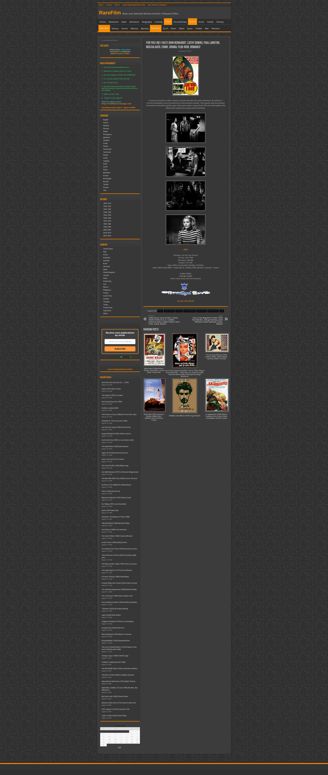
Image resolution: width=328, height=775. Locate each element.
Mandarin (106, 173)
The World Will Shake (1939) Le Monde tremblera (119, 668)
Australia (106, 260)
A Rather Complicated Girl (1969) (113, 662)
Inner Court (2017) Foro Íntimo (113, 459)
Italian (105, 131)
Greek (105, 143)
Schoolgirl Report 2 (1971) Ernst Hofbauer (117, 570)
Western (216, 28)
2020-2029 (107, 236)
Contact (109, 5)
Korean (105, 176)
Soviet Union (107, 308)
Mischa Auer (202, 311)
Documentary (180, 22)
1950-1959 (107, 215)
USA (222, 311)
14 (126, 737)
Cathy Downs (169, 311)
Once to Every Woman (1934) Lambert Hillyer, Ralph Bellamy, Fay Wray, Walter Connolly (216, 357)
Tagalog (106, 161)
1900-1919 (107, 203)
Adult (123, 22)
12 (115, 737)
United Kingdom (109, 272)
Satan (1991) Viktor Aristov (111, 389)
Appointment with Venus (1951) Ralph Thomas (118, 681)
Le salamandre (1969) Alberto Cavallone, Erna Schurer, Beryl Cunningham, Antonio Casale (216, 416)
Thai (104, 190)
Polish (105, 170)
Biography (147, 22)
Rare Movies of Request (157, 5)
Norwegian (107, 178)
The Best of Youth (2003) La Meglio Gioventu (118, 675)
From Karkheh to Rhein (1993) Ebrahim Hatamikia (119, 602)
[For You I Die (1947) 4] (185, 128)
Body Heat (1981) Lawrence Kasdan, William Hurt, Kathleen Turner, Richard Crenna (154, 417)
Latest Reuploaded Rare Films (133, 5)
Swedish (106, 140)
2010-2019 (107, 233)
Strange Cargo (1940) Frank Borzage (115, 656)
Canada (106, 275)
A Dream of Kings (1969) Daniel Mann (115, 577)
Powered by (114, 357)
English (105, 120)
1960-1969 (107, 218)
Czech (105, 167)
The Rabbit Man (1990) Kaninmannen (115, 446)
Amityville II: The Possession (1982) (114, 421)
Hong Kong (107, 281)
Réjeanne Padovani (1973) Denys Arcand (116, 498)
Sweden (106, 299)
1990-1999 (107, 227)
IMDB (185, 249)
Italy (104, 252)
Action (103, 22)
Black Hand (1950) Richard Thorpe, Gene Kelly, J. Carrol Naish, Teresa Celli (154, 370)
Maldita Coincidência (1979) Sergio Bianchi (184, 416)
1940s (160, 311)
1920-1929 (107, 206)
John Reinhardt (189, 311)
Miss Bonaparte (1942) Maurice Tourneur (117, 634)
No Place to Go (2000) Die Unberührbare (116, 485)
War (207, 28)
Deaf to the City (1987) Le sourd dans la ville (118, 440)
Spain (105, 278)
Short (173, 28)
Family (210, 22)
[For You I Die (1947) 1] (185, 230)
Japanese (106, 137)
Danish (105, 146)
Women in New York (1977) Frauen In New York (119, 703)
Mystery (145, 28)
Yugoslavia (107, 311)
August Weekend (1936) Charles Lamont (116, 434)
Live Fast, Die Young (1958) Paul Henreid (116, 427)
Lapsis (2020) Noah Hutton (111, 615)
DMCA (117, 5)
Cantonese (107, 152)
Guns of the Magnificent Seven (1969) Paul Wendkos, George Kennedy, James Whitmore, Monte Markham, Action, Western (207, 320)
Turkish (105, 184)
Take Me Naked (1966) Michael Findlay (115, 523)
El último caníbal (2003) (110, 408)
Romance (155, 28)
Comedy (159, 22)
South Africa (107, 296)
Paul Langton (213, 311)
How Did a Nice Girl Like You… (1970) (115, 382)
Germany (106, 266)
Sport (190, 28)
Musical (134, 28)
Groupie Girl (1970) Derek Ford (113, 628)
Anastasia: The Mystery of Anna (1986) (116, 517)
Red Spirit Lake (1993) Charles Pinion (115, 696)
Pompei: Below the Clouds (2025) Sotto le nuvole (119, 583)
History (115, 28)
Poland (105, 293)
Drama (192, 21)
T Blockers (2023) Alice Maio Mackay (115, 609)
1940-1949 (107, 212)
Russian (106, 181)
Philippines (107, 290)
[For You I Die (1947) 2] (185, 196)
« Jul (119, 747)
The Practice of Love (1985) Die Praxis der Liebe (119, 414)
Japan (105, 269)
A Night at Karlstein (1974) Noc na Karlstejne (118, 621)
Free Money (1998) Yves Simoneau (114, 530)
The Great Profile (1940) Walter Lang (115, 466)
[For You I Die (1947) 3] (185, 162)
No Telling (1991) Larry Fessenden (114, 504)
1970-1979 (107, 221)
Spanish (106, 126)
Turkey (105, 305)
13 (121, 737)
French (105, 123)
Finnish (105, 155)
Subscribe (120, 349)
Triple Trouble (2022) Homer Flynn (114, 716)
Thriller (198, 28)
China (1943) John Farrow (111, 491)
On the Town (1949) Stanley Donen (114, 542)
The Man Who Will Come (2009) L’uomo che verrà (119, 478)
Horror (124, 28)
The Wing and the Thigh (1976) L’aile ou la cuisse (119, 564)
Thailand (106, 302)
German (106, 128)
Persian (106, 187)
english (178, 311)
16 (137, 737)
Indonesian (107, 149)
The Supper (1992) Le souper (112, 395)
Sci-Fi (165, 28)
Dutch (105, 164)
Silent (181, 28)
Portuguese (107, 134)
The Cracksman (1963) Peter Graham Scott (117, 596)
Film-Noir (104, 28)
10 (103, 737)
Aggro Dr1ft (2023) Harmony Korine (115, 453)
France (105, 255)
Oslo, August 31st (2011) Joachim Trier (116, 709)
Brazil (105, 263)
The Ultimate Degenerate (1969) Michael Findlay (119, 589)
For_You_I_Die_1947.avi (185, 301)
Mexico (106, 287)
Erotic (201, 22)
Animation (134, 22)
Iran (104, 284)
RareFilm (110, 12)
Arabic (105, 158)
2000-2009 (107, 230)
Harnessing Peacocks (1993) (112, 402)
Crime (168, 21)
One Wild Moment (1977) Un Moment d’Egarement (120, 472)
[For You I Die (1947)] (185, 76)
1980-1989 (107, 224)
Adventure (114, 22)
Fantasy (220, 22)
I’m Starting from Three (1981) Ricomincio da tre (119, 549)
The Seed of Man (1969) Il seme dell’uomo (117, 536)
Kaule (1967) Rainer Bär (110, 510)
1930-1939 (107, 209)
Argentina (106, 258)
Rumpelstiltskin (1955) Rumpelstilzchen (116, 641)
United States (108, 249)
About (100, 5)
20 (121, 740)
